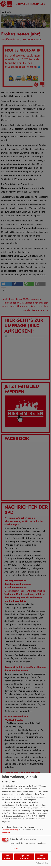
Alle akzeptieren (41, 857)
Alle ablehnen (7, 857)
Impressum (6, 832)
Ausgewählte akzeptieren (24, 857)
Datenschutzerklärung (10, 829)
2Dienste (14, 848)
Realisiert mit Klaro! (42, 863)
